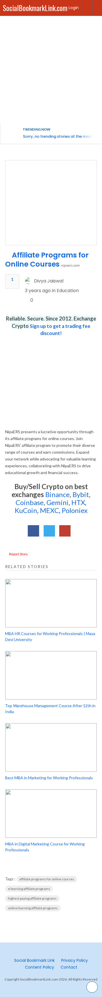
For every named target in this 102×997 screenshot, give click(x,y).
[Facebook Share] (33, 531)
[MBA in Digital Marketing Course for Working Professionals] (51, 813)
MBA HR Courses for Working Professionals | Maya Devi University (50, 636)
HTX (78, 502)
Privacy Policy (74, 960)
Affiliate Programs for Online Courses (47, 259)
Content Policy (39, 967)
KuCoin (26, 510)
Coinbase (30, 502)
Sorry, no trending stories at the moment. (61, 136)
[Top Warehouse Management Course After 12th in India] (51, 675)
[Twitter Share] (49, 531)
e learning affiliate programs (29, 889)
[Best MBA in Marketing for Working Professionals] (51, 747)
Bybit (80, 494)
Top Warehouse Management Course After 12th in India (50, 708)
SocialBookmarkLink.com (35, 8)
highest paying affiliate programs (32, 898)
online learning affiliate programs (33, 908)
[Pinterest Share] (65, 531)
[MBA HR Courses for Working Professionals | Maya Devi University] (51, 603)
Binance (57, 494)
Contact (69, 967)
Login (74, 8)
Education (68, 290)
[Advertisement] (51, 70)
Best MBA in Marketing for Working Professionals (49, 777)
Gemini (57, 502)
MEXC (49, 510)
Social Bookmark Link (34, 960)
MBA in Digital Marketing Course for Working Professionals (45, 846)
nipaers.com (70, 265)
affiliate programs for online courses (46, 879)
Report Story (18, 554)
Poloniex (75, 510)
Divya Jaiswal (48, 281)
